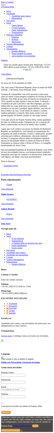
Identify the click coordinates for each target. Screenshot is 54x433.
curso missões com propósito (23, 56)
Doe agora (10, 21)
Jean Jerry (6, 223)
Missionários (17, 18)
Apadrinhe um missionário (17, 255)
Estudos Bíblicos (18, 51)
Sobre (8, 23)
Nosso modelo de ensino (22, 53)
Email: (3, 387)
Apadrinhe (10, 14)
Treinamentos (11, 49)
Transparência (17, 32)
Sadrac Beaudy (8, 209)
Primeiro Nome (7, 372)
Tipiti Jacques (7, 194)
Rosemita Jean (7, 174)
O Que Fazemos (18, 28)
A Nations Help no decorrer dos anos (27, 243)
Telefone (4, 394)
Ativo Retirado (7, 189)
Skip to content (7, 2)
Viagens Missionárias (15, 44)
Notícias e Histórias (14, 35)
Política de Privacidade (22, 426)
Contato (9, 46)
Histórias (15, 37)
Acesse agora (6, 336)
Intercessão (16, 42)
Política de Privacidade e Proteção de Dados (20, 362)
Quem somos (17, 248)
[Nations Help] (7, 7)
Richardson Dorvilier (22, 174)
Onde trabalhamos (19, 245)
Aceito (35, 426)
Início (8, 11)
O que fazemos (18, 238)
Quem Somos (17, 25)
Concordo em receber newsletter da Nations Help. (21, 406)
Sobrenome (5, 380)
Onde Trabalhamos (19, 30)
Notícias (15, 39)
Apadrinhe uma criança (21, 16)
